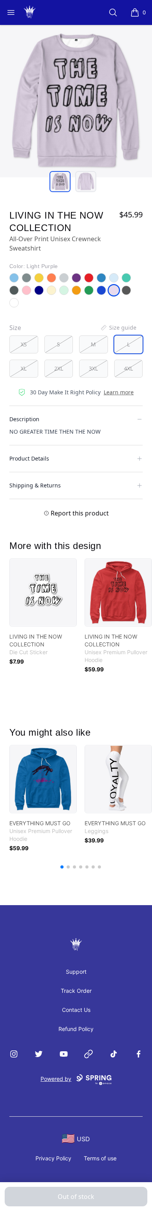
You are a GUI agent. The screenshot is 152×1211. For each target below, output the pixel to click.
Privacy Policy (53, 1158)
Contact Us (76, 1009)
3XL (93, 368)
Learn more (119, 392)
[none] (118, 328)
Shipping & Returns (35, 485)
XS (24, 344)
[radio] (23, 344)
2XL (58, 368)
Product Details (29, 458)
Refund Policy (76, 1029)
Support (76, 971)
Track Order (76, 990)
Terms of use (100, 1158)
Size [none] (15, 327)
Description (24, 419)
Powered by (56, 1078)
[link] (43, 592)
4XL (128, 368)
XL (24, 368)
